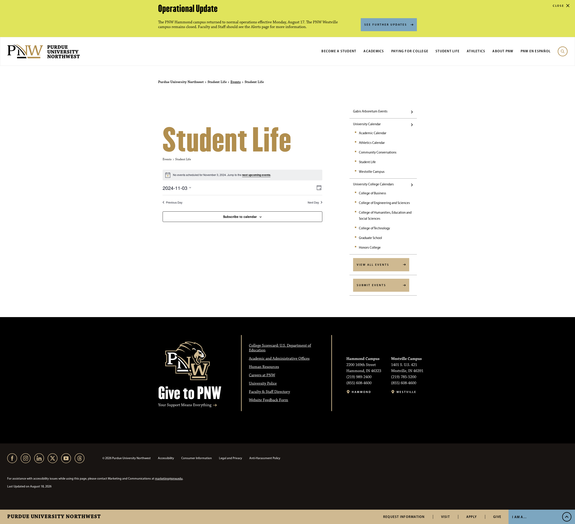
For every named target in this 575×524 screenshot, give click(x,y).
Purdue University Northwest (54, 517)
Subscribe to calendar (240, 216)
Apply (471, 517)
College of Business (372, 193)
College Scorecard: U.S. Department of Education (280, 348)
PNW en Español (536, 51)
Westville (406, 392)
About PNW (502, 51)
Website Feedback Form (268, 400)
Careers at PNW (262, 375)
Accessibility (166, 458)
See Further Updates (385, 24)
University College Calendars (373, 184)
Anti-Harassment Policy (264, 458)
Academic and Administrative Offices (279, 358)
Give (497, 517)
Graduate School (370, 238)
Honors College (370, 248)
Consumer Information (196, 458)
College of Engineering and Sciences (384, 203)
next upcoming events (256, 175)
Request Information (404, 517)
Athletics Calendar (372, 143)
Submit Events (371, 285)
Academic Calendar (372, 133)
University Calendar (367, 124)
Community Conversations (377, 152)
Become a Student (338, 51)
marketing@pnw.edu (169, 478)
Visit (445, 517)
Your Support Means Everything (184, 405)
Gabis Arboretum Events (370, 111)
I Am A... (519, 517)
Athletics (476, 51)
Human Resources (264, 366)
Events (235, 82)
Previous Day (174, 202)
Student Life (448, 51)
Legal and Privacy (230, 458)
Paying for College (410, 51)
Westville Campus (372, 172)
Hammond (361, 392)
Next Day (313, 202)
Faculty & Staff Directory (269, 391)
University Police (263, 383)
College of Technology (374, 228)
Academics (373, 51)
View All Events (373, 264)
